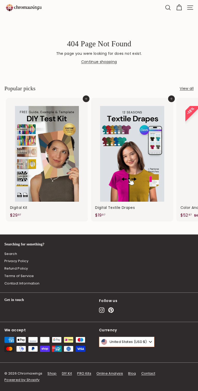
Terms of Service (19, 275)
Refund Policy (16, 268)
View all (187, 88)
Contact (148, 373)
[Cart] (179, 7)
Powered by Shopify (21, 379)
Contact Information (22, 283)
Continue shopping (99, 61)
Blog (132, 373)
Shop (51, 373)
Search (10, 253)
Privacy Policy (16, 261)
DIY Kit (67, 373)
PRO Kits (84, 373)
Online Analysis (109, 373)
